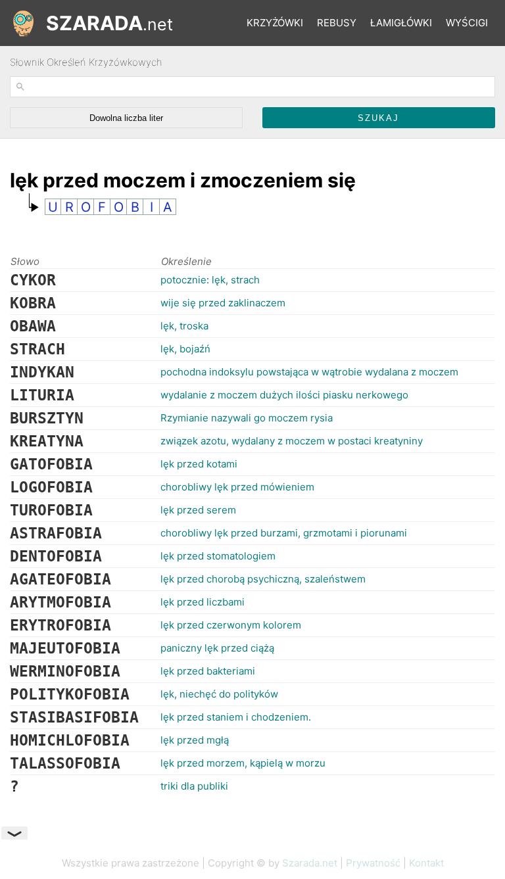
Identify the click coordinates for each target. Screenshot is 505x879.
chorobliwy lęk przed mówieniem (237, 487)
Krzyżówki (275, 22)
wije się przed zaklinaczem (222, 303)
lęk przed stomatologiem (218, 556)
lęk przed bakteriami (207, 671)
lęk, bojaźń (185, 349)
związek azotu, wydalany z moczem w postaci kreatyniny (291, 441)
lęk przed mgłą (194, 740)
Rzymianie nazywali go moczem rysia (246, 418)
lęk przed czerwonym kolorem (230, 625)
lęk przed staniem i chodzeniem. (235, 717)
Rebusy (336, 22)
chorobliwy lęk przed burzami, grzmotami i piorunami (283, 533)
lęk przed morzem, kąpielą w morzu (242, 763)
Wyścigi (467, 22)
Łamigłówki (401, 22)
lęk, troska (184, 326)
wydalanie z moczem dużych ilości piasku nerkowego (284, 395)
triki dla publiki (194, 786)
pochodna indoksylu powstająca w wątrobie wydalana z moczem (309, 372)
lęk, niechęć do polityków (219, 694)
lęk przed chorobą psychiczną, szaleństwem (263, 579)
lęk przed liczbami (202, 602)
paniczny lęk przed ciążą (217, 648)
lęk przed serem (198, 510)
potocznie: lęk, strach (210, 279)
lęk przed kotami (198, 464)
